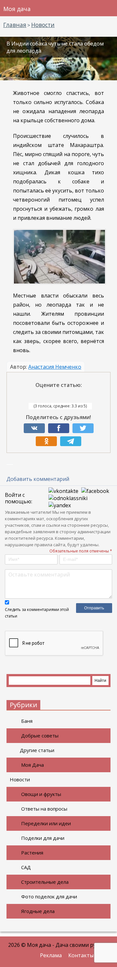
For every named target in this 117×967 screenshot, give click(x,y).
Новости (20, 779)
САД (26, 867)
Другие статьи (37, 750)
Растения (32, 852)
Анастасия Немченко (54, 366)
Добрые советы (39, 735)
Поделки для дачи (42, 838)
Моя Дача (32, 765)
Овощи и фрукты (41, 794)
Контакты (81, 955)
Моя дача (17, 9)
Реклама (51, 955)
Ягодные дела (38, 911)
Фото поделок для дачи (49, 896)
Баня (26, 721)
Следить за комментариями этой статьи (37, 613)
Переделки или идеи (46, 823)
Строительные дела (45, 882)
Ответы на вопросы (44, 808)
